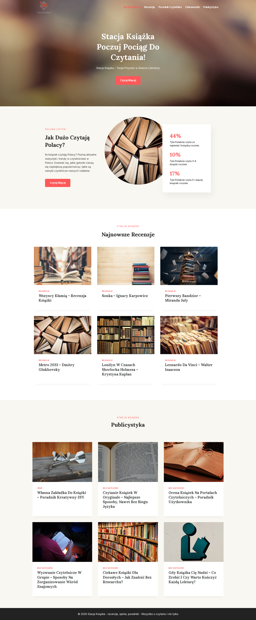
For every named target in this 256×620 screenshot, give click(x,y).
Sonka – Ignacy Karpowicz (125, 295)
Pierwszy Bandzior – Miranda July (183, 298)
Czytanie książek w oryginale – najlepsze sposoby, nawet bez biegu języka (125, 499)
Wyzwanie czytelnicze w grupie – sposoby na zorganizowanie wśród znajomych (59, 579)
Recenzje (149, 7)
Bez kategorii (110, 488)
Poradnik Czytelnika (170, 7)
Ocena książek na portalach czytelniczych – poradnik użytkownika (193, 497)
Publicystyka (210, 7)
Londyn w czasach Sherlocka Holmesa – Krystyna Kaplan (120, 369)
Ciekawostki (192, 7)
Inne (39, 488)
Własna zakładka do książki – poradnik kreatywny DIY (61, 495)
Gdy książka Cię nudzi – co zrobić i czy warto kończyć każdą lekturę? (193, 577)
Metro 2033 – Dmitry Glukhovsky (57, 367)
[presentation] (62, 266)
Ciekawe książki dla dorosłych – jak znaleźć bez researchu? (127, 577)
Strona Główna (132, 7)
